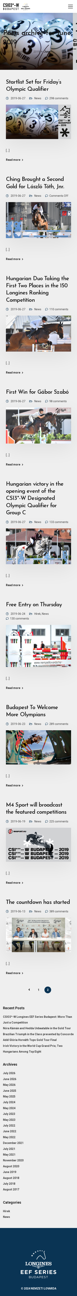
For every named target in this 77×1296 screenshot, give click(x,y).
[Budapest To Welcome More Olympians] (38, 750)
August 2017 (11, 1189)
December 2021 (13, 1143)
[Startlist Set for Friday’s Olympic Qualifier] (38, 124)
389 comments (58, 911)
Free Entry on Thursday (34, 605)
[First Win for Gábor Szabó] (38, 428)
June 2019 (9, 1172)
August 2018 (11, 1178)
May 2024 (9, 1108)
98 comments (58, 401)
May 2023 (9, 1119)
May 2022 (9, 1137)
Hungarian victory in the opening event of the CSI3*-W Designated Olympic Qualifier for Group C (34, 499)
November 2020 (13, 1160)
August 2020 (11, 1166)
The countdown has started (38, 902)
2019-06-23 (18, 724)
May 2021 (9, 1154)
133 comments (58, 522)
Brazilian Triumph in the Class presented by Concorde (38, 1034)
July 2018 (9, 1183)
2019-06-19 (18, 821)
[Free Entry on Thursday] (38, 648)
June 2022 (9, 1131)
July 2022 (9, 1125)
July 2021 (9, 1148)
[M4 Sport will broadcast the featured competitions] (38, 847)
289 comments (58, 724)
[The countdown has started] (38, 937)
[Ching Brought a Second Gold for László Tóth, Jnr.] (38, 222)
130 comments (19, 618)
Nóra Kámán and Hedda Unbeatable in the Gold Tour (37, 1028)
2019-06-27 (18, 98)
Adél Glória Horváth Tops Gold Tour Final (30, 1040)
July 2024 (9, 1102)
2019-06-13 (18, 911)
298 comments (58, 98)
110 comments (58, 309)
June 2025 (9, 1090)
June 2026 (9, 1079)
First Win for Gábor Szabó (37, 392)
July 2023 (9, 1113)
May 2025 (9, 1096)
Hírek (37, 613)
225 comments (58, 821)
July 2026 (9, 1073)
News (37, 98)
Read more (13, 159)
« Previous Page (29, 989)
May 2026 (9, 1084)
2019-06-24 (18, 613)
